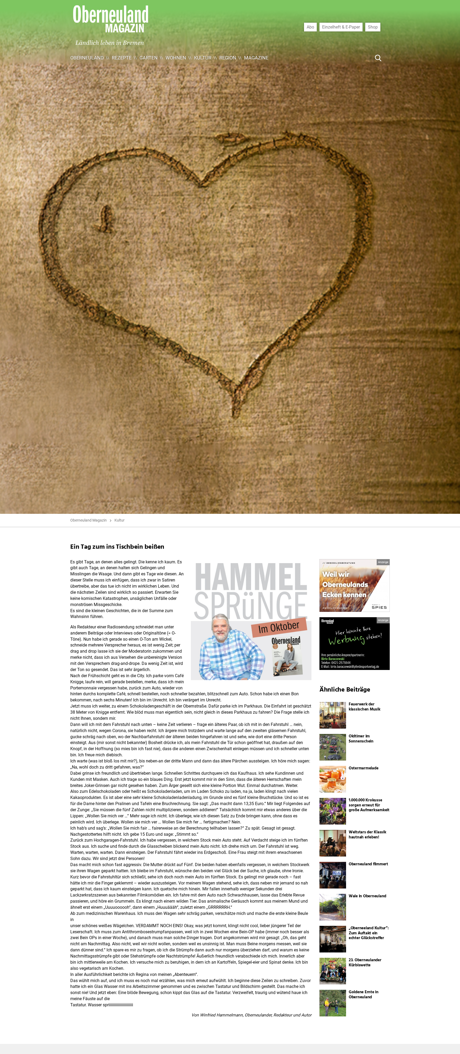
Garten (148, 57)
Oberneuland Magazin (88, 520)
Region (227, 57)
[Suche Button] (378, 58)
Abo (310, 27)
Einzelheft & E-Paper (341, 27)
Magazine (256, 57)
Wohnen (176, 57)
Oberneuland (87, 57)
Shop (373, 27)
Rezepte (122, 57)
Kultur (202, 57)
